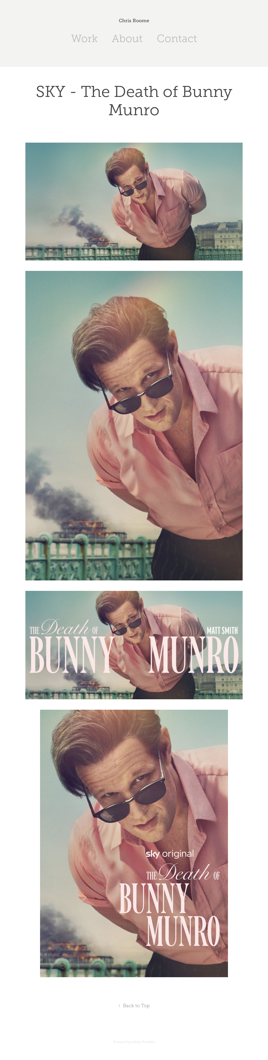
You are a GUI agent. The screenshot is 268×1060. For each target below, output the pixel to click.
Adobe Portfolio (143, 1042)
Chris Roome (134, 20)
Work (84, 38)
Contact (177, 38)
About (127, 38)
